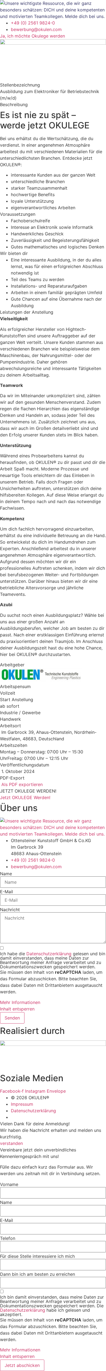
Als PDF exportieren (21, 784)
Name (6, 873)
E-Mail (6, 891)
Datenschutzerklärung (48, 953)
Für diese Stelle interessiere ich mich (37, 1256)
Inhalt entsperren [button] (17, 1009)
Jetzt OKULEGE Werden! (25, 797)
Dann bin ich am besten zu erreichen (37, 1274)
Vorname (9, 1184)
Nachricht (10, 909)
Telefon (7, 1238)
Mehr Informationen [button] (20, 1002)
